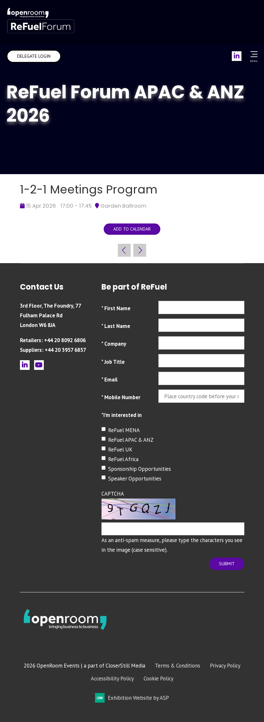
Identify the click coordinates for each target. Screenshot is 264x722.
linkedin (25, 365)
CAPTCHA (112, 493)
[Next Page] (139, 250)
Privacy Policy (225, 665)
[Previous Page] (124, 250)
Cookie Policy (159, 678)
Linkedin (236, 56)
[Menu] (253, 54)
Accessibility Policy (112, 678)
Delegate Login (34, 56)
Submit (227, 564)
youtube (39, 365)
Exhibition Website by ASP (138, 697)
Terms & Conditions (177, 665)
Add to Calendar (132, 229)
